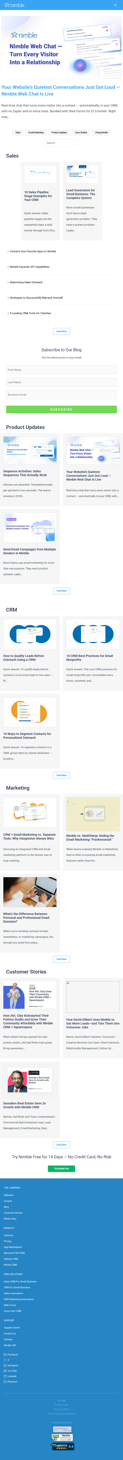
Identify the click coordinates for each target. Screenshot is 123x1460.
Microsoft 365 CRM (14, 1253)
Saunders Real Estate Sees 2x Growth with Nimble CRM (24, 1105)
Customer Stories (13, 1212)
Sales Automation (13, 1293)
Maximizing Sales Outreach (26, 282)
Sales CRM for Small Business (20, 1281)
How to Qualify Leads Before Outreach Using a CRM (23, 658)
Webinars (9, 1195)
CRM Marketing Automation (19, 1299)
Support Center (12, 1327)
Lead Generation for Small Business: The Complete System (80, 194)
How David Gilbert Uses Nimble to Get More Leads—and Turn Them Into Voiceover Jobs (92, 1023)
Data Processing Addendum (61, 1413)
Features (8, 1235)
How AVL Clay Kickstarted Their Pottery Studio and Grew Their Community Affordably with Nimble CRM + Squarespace (28, 1021)
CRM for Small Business (17, 1287)
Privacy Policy (61, 1405)
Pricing (7, 1241)
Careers (8, 1201)
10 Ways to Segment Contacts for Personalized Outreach (27, 736)
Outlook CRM (11, 1258)
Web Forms (10, 1305)
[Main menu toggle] (115, 5)
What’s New (10, 1218)
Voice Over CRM (12, 1311)
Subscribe (61, 409)
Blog (6, 1207)
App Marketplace (13, 1247)
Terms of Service (61, 1409)
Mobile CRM (10, 1264)
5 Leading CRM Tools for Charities (30, 313)
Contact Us (10, 1333)
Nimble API (10, 1345)
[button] (18, 132)
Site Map (61, 1400)
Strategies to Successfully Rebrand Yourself (36, 297)
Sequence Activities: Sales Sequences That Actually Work (25, 473)
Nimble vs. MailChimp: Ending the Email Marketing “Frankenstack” (90, 837)
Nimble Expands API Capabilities (29, 266)
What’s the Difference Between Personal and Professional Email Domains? (26, 917)
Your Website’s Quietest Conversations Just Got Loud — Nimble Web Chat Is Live (60, 90)
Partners (8, 1339)
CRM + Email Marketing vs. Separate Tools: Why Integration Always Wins (29, 836)
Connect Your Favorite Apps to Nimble (33, 251)
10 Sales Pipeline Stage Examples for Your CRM (38, 196)
